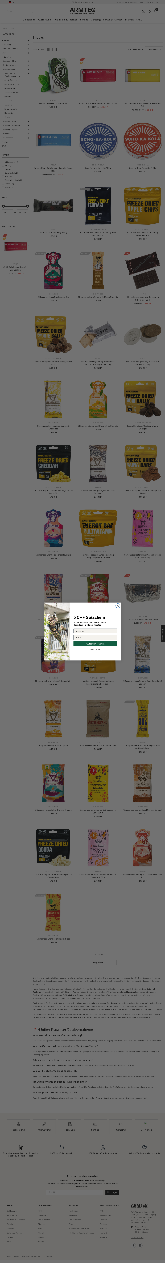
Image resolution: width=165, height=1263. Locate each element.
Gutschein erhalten (95, 643)
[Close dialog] (118, 606)
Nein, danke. (95, 649)
